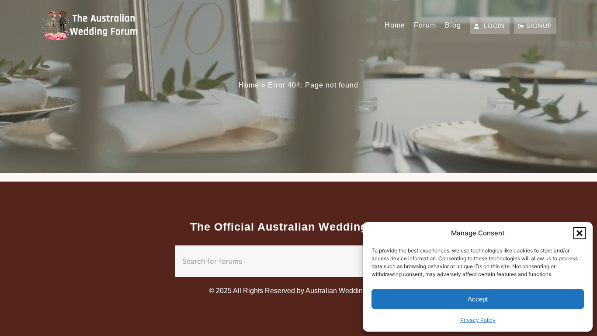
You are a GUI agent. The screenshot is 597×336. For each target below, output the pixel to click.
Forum (425, 25)
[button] (579, 233)
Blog (453, 25)
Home (395, 25)
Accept (478, 299)
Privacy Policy (478, 320)
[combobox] (281, 261)
